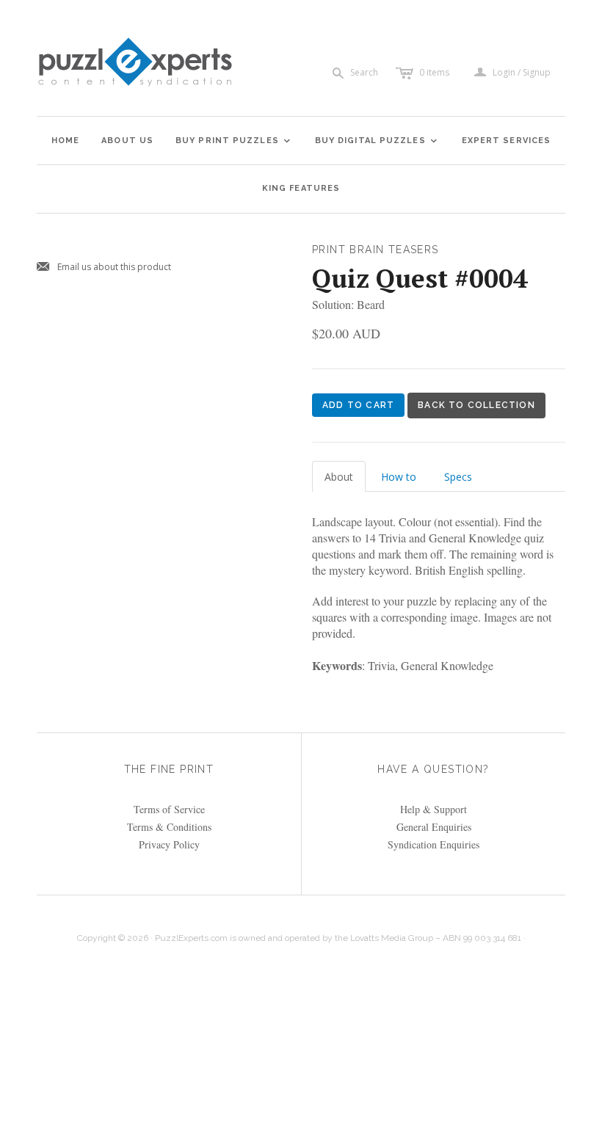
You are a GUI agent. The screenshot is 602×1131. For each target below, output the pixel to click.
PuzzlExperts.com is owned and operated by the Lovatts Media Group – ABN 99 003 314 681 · (340, 938)
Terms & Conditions (169, 827)
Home (65, 140)
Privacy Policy (169, 844)
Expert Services (506, 140)
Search (364, 72)
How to (398, 477)
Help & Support (433, 809)
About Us (127, 140)
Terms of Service (169, 809)
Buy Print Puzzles (233, 140)
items (434, 72)
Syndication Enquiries (433, 844)
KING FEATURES (301, 188)
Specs (458, 477)
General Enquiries (433, 827)
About (338, 477)
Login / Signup (522, 73)
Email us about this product (104, 267)
